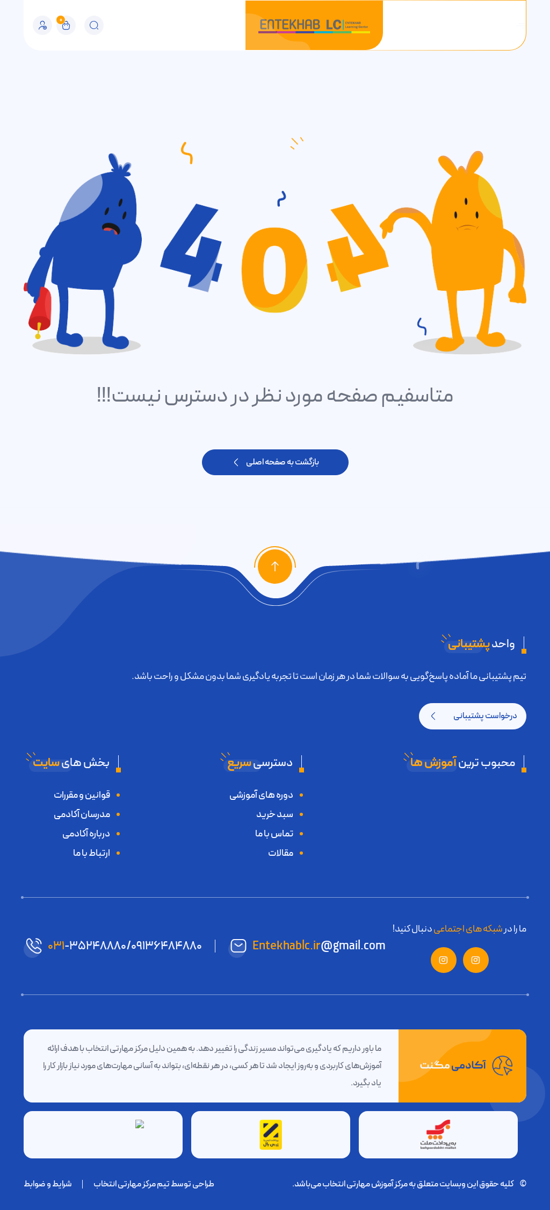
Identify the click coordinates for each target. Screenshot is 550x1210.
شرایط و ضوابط (48, 1184)
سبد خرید (274, 814)
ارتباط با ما (91, 853)
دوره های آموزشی (261, 795)
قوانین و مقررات (82, 795)
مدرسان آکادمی (82, 814)
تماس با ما (274, 833)
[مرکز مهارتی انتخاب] (314, 25)
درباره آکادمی (86, 833)
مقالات (280, 853)
